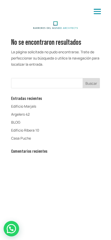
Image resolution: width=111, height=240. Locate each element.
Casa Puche (21, 138)
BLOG (15, 122)
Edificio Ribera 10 (25, 130)
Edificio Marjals (23, 106)
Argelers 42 (20, 114)
